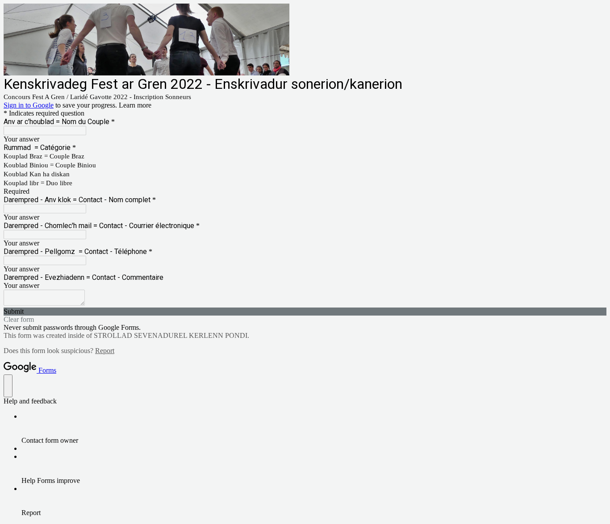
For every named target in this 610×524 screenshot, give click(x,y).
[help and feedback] (8, 385)
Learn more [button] (135, 105)
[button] (305, 312)
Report (104, 350)
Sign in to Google (29, 105)
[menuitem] (313, 428)
